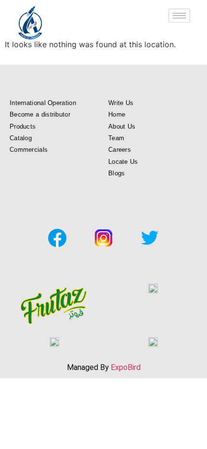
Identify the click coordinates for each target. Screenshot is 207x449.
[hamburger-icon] (179, 16)
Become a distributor (40, 114)
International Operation (43, 102)
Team (116, 138)
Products (23, 126)
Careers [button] (119, 149)
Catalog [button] (21, 138)
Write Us (120, 102)
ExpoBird (126, 367)
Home (116, 114)
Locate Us (123, 161)
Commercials (29, 149)
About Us (121, 126)
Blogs (116, 173)
